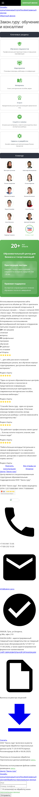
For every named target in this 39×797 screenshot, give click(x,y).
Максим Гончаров (9, 196)
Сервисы (31, 10)
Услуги (17, 10)
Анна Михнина (9, 222)
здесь (33, 760)
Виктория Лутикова (9, 170)
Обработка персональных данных (21, 779)
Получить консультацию (9, 467)
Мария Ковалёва (9, 209)
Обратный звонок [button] (7, 16)
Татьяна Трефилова (9, 183)
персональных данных (10, 792)
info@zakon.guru (7, 589)
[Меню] (3, 3)
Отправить (5, 795)
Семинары (9, 10)
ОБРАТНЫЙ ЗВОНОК (29, 3)
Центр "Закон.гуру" (8, 471)
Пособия (24, 10)
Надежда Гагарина (9, 235)
